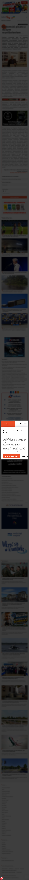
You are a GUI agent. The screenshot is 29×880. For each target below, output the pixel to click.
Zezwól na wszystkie (12, 456)
